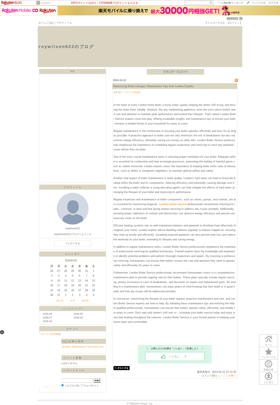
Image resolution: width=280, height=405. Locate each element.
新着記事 (268, 369)
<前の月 (60, 300)
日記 (51, 22)
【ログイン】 (234, 22)
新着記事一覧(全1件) (175, 71)
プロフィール (64, 22)
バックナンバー (72, 308)
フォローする (268, 357)
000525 (232, 18)
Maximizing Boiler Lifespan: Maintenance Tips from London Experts (153, 86)
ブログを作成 (258, 2)
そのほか (45, 2)
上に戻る (268, 382)
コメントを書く (226, 375)
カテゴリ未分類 (132, 92)
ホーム (42, 22)
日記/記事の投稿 (72, 341)
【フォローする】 (215, 22)
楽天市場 (273, 2)
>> (230, 2)
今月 (72, 300)
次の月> (86, 300)
